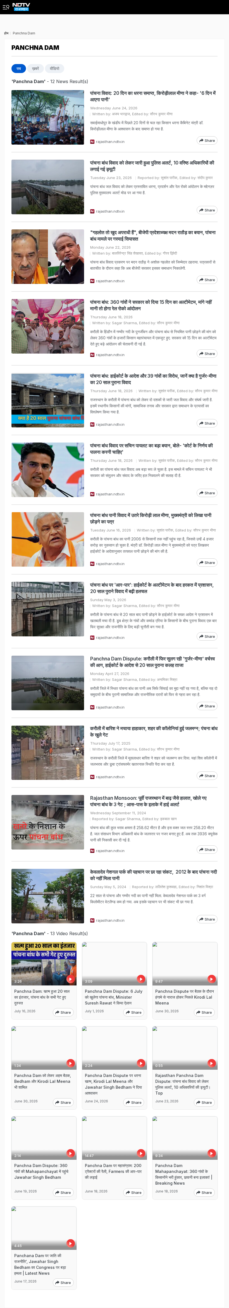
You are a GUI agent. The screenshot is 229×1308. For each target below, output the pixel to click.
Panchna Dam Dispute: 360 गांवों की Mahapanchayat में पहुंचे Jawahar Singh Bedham (41, 1171)
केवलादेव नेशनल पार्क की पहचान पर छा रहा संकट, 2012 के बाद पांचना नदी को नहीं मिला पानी (153, 875)
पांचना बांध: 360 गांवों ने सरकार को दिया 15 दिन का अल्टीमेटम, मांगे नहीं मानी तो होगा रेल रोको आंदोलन (151, 305)
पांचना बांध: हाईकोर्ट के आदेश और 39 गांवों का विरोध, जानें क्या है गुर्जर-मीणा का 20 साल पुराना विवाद (153, 379)
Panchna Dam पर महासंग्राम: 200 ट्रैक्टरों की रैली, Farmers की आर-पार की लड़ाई (113, 1171)
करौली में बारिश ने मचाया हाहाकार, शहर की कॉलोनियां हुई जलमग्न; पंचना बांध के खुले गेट (154, 732)
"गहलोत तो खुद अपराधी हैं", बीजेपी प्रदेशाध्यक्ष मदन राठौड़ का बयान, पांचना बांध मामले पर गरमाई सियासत (153, 236)
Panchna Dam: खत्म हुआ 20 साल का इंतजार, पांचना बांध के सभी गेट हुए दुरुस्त (42, 997)
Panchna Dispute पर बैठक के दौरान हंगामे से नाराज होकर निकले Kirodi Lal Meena (184, 997)
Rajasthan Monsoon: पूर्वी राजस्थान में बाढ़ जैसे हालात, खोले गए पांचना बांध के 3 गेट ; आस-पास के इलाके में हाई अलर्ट (148, 801)
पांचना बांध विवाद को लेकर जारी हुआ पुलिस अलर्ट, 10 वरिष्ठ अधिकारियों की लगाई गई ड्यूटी (152, 166)
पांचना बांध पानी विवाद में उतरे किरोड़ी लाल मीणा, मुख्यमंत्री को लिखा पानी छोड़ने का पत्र (150, 518)
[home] (21, 5)
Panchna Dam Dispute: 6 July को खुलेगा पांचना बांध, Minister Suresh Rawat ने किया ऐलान (113, 997)
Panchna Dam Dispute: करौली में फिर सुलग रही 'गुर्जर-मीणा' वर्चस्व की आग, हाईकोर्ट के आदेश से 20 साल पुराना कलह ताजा (152, 662)
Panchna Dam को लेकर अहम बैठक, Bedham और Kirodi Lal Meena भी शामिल (42, 1081)
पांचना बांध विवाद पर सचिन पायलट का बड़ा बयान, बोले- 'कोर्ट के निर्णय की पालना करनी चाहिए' (151, 449)
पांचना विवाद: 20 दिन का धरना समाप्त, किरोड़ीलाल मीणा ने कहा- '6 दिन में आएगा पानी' (153, 96)
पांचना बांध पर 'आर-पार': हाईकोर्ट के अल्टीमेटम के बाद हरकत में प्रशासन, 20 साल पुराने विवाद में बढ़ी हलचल (152, 588)
